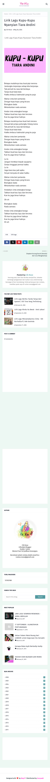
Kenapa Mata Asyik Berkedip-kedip (28, 646)
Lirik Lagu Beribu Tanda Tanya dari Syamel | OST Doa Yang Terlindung (27, 300)
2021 (25, 695)
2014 (25, 719)
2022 (25, 691)
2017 (25, 709)
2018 (25, 705)
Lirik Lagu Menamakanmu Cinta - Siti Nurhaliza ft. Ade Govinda (28, 320)
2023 (25, 688)
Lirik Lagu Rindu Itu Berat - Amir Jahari (29, 309)
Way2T (23, 778)
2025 (25, 681)
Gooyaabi (40, 778)
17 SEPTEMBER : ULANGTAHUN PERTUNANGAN (26, 626)
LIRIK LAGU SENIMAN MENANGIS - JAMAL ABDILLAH (28, 615)
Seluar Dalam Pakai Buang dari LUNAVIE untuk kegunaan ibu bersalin (30, 636)
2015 (25, 716)
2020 (25, 698)
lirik (10, 14)
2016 (25, 712)
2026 (25, 677)
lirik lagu (14, 234)
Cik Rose (9, 30)
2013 (25, 723)
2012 (25, 726)
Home (6, 14)
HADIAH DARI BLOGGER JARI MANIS (28, 657)
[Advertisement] (25, 421)
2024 (25, 684)
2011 (25, 730)
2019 (25, 702)
